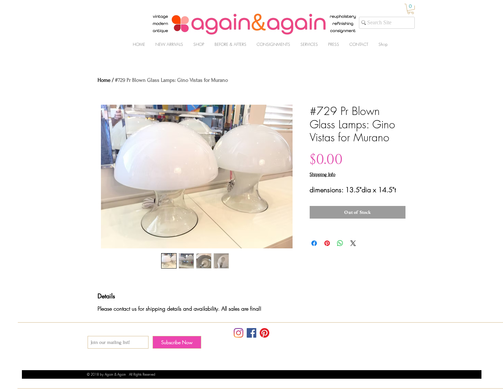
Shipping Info (322, 174)
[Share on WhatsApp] (340, 243)
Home (104, 80)
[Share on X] (353, 243)
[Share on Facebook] (314, 243)
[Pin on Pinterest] (327, 243)
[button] (410, 9)
